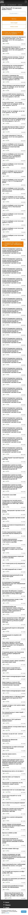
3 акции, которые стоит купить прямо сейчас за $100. (13, 705)
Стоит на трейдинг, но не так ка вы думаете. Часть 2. (12, 229)
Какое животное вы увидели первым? (13, 802)
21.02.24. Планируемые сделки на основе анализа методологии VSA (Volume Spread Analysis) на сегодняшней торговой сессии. (12, 380)
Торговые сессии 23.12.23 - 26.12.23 (12, 734)
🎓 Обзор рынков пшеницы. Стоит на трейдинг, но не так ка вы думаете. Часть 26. (13, 58)
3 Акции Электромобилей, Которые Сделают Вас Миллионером (12, 886)
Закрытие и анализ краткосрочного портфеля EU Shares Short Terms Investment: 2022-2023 (13, 810)
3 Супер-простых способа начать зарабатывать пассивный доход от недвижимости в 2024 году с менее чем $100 (12, 502)
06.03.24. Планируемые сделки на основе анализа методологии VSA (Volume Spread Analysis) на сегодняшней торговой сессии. (12, 320)
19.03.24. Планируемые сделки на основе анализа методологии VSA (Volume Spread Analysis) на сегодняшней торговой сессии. (12, 251)
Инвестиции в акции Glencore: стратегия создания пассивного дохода (12, 669)
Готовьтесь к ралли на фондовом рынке (12, 817)
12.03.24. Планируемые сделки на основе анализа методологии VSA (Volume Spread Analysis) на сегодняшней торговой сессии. (12, 290)
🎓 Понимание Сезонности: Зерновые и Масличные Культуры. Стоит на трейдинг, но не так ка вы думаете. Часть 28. (14, 39)
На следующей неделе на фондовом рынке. (13, 628)
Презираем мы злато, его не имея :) (13, 771)
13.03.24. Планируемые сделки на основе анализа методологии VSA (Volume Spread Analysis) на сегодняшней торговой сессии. (12, 281)
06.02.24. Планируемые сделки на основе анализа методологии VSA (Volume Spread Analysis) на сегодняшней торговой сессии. (12, 400)
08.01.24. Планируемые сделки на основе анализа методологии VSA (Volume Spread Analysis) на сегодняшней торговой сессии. (12, 450)
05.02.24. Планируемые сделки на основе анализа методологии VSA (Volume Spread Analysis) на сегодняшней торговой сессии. (12, 410)
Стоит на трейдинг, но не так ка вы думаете (12, 236)
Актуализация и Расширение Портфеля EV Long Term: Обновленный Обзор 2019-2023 (13, 584)
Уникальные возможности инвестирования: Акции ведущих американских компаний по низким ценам (13, 840)
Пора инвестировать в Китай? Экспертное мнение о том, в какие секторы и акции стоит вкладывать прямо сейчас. (13, 644)
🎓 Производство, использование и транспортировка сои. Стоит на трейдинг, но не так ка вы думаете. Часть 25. (13, 67)
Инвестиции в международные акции (13, 676)
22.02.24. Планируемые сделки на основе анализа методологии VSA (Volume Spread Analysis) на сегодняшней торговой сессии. (12, 390)
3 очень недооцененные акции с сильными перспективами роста (12, 532)
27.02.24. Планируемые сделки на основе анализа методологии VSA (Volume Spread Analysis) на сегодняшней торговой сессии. (12, 350)
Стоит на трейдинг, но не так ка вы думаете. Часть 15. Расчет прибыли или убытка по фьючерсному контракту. (13, 146)
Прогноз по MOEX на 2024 (9, 833)
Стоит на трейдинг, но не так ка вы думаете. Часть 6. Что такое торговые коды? (13, 198)
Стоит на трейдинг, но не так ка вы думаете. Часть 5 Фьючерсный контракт (12, 207)
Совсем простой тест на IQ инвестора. (13, 790)
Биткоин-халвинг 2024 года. (10, 848)
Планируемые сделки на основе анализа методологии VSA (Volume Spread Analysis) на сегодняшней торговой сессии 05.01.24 (12, 467)
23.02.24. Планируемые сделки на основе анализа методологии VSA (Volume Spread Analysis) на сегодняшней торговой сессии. (12, 370)
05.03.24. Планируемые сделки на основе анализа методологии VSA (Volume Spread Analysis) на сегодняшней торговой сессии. (12, 330)
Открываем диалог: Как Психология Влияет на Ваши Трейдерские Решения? (13, 653)
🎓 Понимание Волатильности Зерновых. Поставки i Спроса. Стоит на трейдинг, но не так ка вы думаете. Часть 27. (13, 49)
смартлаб (3, 4)
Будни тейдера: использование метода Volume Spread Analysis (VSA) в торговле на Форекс (13, 826)
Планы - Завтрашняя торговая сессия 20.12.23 (13, 518)
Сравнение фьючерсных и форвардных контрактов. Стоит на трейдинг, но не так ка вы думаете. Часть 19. (14, 120)
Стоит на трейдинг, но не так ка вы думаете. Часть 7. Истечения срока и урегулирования (13, 190)
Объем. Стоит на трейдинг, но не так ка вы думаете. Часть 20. (13, 111)
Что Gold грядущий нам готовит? (12, 569)
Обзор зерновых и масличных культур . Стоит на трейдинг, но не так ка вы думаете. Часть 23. (13, 87)
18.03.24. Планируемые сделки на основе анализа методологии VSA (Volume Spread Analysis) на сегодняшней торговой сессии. (12, 261)
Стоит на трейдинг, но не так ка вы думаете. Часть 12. (12, 164)
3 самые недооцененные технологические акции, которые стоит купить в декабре (12, 541)
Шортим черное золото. (9, 754)
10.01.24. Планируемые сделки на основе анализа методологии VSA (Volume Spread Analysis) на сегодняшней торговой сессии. (12, 430)
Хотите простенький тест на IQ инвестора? (11, 796)
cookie (7, 912)
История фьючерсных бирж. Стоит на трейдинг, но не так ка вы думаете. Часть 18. (13, 128)
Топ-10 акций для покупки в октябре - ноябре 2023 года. (13, 872)
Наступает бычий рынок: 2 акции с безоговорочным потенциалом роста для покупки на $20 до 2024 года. (13, 592)
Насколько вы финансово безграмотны (9, 740)
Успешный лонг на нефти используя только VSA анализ (13, 747)
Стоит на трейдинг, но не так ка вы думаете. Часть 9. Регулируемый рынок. (12, 181)
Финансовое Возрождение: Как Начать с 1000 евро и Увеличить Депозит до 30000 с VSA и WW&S (14, 894)
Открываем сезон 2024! (9, 494)
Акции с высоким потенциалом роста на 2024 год (13, 525)
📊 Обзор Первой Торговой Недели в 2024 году (13, 458)
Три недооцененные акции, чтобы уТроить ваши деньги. (12, 600)
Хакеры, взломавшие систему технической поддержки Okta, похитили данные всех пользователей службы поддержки (13, 856)
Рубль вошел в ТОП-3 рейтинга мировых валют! (11, 720)
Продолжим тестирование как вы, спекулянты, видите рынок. (12, 783)
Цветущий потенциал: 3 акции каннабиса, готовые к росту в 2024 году (12, 549)
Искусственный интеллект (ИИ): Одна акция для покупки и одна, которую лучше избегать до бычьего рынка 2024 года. (13, 620)
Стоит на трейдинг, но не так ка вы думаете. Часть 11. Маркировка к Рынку (12, 172)
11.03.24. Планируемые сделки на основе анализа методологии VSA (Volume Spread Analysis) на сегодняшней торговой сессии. (12, 300)
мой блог (20, 4)
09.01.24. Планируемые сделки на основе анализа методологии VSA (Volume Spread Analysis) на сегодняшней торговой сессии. (12, 440)
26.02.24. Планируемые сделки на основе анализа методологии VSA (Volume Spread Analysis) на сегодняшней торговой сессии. (12, 360)
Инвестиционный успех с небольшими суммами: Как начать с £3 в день (13, 865)
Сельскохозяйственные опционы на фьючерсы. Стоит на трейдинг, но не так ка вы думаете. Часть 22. (13, 95)
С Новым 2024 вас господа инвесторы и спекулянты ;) (14, 727)
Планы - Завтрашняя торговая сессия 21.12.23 (13, 511)
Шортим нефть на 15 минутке (11, 777)
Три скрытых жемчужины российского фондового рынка (13, 879)
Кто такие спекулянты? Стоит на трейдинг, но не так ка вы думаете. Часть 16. (13, 137)
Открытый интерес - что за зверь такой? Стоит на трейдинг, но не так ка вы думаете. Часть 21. (13, 104)
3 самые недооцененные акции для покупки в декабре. (13, 557)
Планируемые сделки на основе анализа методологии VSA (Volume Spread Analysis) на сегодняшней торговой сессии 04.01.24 (12, 487)
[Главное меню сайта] (2, 1)
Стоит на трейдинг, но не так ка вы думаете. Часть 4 (12, 214)
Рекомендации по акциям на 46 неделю (11, 635)
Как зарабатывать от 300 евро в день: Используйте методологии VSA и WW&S (13, 698)
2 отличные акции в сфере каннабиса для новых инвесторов (13, 661)
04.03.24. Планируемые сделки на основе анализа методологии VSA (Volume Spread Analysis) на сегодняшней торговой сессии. (12, 340)
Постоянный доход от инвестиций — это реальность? (13, 713)
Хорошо (24, 911)
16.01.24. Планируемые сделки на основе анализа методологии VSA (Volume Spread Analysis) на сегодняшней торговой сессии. (12, 420)
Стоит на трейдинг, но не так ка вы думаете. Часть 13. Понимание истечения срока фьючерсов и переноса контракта (12, 156)
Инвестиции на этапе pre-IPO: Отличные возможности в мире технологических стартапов (11, 684)
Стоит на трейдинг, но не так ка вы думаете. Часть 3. (12, 221)
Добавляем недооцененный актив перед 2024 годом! (12, 575)
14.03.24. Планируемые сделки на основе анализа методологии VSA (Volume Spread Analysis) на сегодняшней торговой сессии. (12, 271)
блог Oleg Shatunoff (11, 4)
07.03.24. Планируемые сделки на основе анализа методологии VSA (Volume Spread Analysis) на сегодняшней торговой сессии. (12, 310)
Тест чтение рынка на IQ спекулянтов (13, 563)
